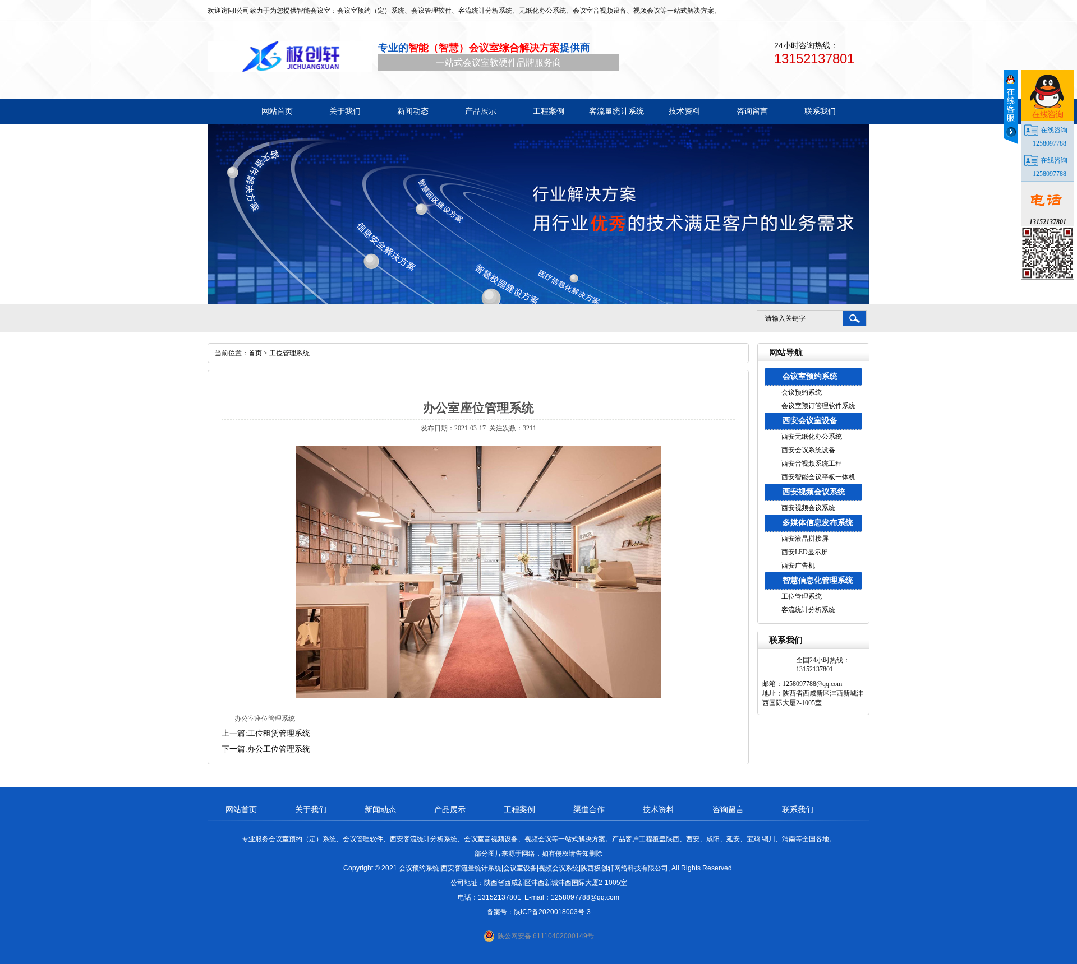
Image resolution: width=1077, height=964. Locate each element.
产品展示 (450, 809)
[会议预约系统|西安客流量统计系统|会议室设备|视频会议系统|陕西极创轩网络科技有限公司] (290, 56)
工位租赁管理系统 (278, 733)
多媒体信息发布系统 (818, 522)
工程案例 (519, 809)
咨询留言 (728, 809)
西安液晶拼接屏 (805, 539)
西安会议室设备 (810, 420)
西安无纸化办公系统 (811, 437)
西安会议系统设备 (808, 450)
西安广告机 (798, 565)
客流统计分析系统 (808, 610)
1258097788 (1049, 143)
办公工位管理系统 (278, 749)
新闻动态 (380, 809)
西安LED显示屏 (804, 552)
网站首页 (241, 809)
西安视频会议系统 (814, 492)
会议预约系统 (801, 392)
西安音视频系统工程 (811, 463)
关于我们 (310, 809)
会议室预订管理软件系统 (818, 406)
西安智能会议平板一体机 (818, 477)
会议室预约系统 (810, 376)
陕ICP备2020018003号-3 (552, 912)
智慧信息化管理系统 (818, 580)
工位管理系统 (801, 596)
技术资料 (658, 809)
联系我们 (797, 809)
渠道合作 (589, 809)
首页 (255, 353)
